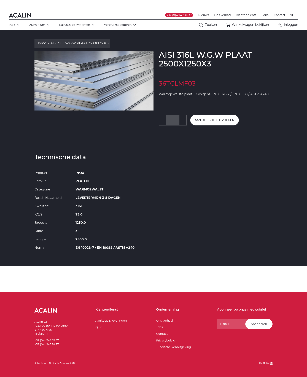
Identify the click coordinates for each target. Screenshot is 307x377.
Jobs (265, 15)
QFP (98, 327)
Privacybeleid (165, 340)
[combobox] (294, 15)
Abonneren (259, 324)
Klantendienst (246, 15)
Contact (279, 15)
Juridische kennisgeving (173, 347)
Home (41, 43)
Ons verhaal (222, 15)
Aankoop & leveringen (111, 320)
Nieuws (203, 15)
